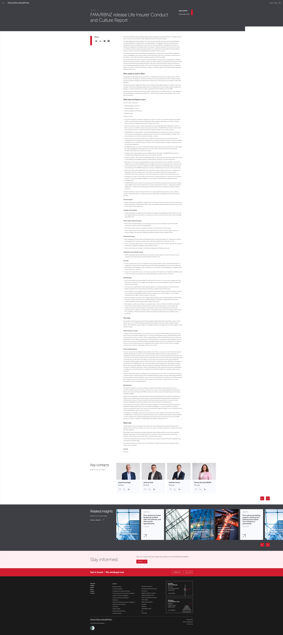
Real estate (144, 604)
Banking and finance (116, 586)
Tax (142, 610)
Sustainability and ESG (146, 608)
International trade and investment (149, 588)
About (91, 589)
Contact (92, 593)
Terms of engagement (188, 621)
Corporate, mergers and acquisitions (120, 597)
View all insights (95, 520)
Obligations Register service (148, 595)
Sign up (140, 561)
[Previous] (262, 498)
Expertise (92, 583)
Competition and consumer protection (121, 591)
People (92, 587)
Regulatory (144, 606)
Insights (93, 10)
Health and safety (116, 608)
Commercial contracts (117, 589)
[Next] (268, 498)
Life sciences (144, 591)
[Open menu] (3, 3)
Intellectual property (116, 613)
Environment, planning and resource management (123, 602)
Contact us (177, 572)
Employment (115, 600)
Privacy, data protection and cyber (149, 597)
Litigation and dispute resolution (149, 593)
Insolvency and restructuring (118, 611)
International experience (147, 586)
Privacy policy (190, 619)
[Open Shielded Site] (116, 627)
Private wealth (145, 599)
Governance (115, 606)
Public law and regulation (147, 602)
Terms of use (190, 624)
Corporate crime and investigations (120, 595)
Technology (144, 613)
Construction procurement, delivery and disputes (123, 593)
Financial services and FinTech (119, 604)
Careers (92, 591)
